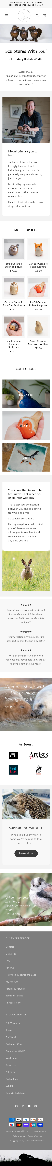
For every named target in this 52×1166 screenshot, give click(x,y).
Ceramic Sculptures (16, 1093)
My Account (12, 981)
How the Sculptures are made (21, 974)
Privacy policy (40, 1131)
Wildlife (10, 1086)
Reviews (10, 967)
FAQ (8, 960)
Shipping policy (17, 1141)
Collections (12, 1079)
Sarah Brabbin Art (21, 1131)
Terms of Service (14, 995)
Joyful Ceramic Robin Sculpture (38, 304)
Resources (11, 1065)
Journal (9, 1030)
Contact (10, 946)
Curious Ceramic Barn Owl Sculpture (14, 304)
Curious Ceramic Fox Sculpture (38, 265)
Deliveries (11, 953)
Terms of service (35, 1136)
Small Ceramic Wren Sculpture (14, 265)
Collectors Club (14, 1044)
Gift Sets (10, 1072)
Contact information (36, 1141)
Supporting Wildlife (16, 1051)
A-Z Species (12, 1037)
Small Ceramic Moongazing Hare (38, 343)
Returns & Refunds (15, 988)
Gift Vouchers (13, 1023)
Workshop (11, 1058)
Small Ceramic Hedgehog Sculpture (14, 344)
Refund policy (19, 1136)
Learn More (26, 853)
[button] (6, 15)
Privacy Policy (13, 1002)
